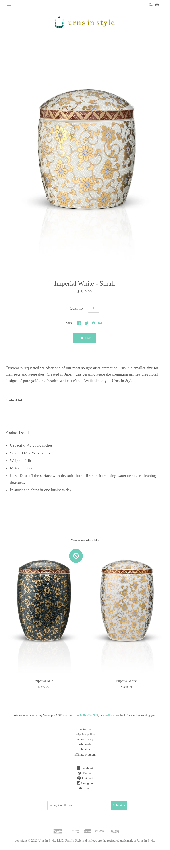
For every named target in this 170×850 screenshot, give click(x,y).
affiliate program (85, 754)
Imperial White (126, 681)
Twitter (87, 773)
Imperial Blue (43, 681)
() (154, 4)
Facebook (87, 768)
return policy (85, 739)
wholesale (85, 744)
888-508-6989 (89, 715)
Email (87, 788)
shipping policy (85, 734)
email (107, 715)
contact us (85, 729)
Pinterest (87, 778)
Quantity (77, 308)
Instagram (87, 783)
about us (85, 749)
